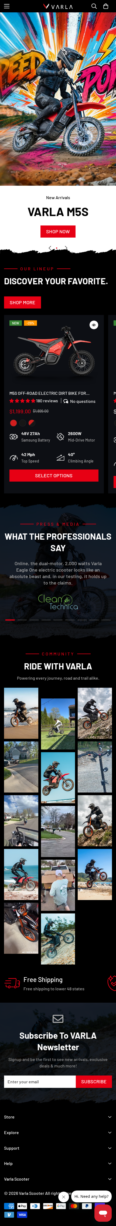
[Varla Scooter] (58, 6)
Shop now (58, 232)
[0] (106, 6)
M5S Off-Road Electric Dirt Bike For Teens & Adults (47, 393)
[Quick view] (93, 324)
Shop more (22, 302)
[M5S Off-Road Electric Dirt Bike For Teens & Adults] (53, 353)
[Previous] (50, 248)
